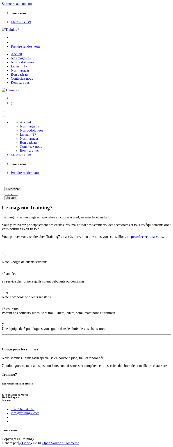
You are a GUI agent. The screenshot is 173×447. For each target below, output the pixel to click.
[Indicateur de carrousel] (6, 194)
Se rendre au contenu (17, 4)
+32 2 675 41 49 (22, 409)
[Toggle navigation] (3, 111)
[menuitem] (16, 54)
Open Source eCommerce (60, 443)
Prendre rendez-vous (25, 46)
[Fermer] (3, 115)
